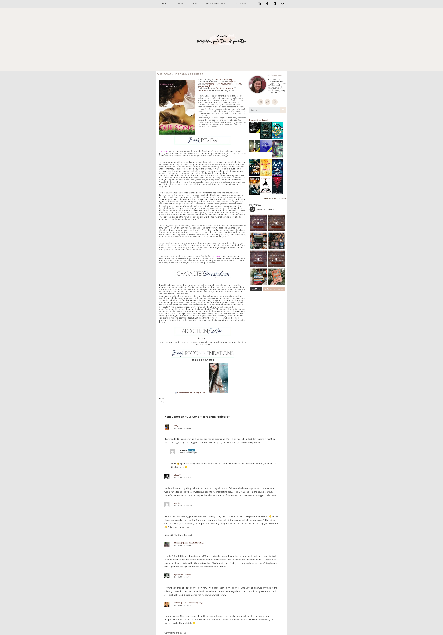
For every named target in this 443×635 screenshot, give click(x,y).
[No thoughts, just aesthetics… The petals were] (258, 259)
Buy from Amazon (224, 88)
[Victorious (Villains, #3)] (266, 194)
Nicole (177, 503)
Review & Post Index (214, 4)
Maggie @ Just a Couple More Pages (189, 543)
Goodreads (203, 90)
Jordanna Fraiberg (223, 79)
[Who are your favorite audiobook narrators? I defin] (276, 223)
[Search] (283, 110)
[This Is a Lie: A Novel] (277, 157)
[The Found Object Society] (266, 138)
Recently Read (258, 120)
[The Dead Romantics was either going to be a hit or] (276, 277)
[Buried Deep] (254, 151)
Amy (176, 425)
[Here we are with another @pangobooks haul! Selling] (258, 277)
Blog (195, 4)
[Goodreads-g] (274, 4)
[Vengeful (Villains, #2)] (277, 194)
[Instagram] (259, 4)
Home (164, 4)
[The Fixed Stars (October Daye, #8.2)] (254, 195)
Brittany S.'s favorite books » (275, 198)
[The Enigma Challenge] (277, 138)
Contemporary (212, 84)
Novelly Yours (241, 4)
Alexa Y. (177, 475)
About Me (179, 4)
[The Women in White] (266, 175)
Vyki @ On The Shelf (182, 574)
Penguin (231, 81)
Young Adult (204, 86)
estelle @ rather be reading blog (188, 603)
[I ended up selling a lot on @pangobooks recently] (258, 223)
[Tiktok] (267, 4)
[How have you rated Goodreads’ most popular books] (258, 241)
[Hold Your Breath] (254, 133)
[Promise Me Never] (254, 175)
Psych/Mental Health (230, 84)
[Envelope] (282, 4)
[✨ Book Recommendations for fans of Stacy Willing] (276, 241)
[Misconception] (266, 151)
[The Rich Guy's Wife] (277, 176)
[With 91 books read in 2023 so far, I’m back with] (276, 259)
